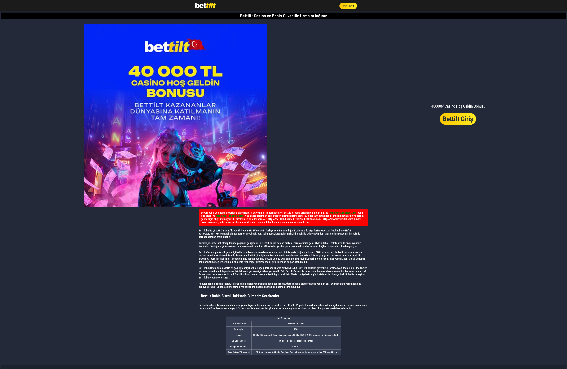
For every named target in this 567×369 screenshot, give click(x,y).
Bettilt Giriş (458, 119)
